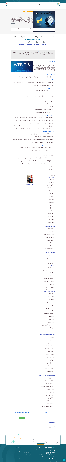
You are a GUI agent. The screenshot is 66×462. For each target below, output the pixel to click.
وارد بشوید (49, 427)
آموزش (49, 2)
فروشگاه (40, 2)
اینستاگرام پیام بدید (29, 45)
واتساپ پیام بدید (22, 44)
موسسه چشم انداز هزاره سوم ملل (46, 52)
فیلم (36, 2)
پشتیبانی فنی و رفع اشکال (44, 36)
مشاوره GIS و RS (32, 2)
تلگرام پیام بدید (36, 44)
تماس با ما (23, 2)
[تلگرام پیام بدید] (37, 42)
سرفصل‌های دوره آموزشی (52, 175)
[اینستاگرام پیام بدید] (29, 42)
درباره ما (27, 2)
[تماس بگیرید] (44, 42)
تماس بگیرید (44, 44)
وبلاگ (43, 2)
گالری (46, 2)
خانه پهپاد (53, 2)
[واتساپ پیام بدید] (22, 42)
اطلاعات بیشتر (38, 4)
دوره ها (19, 451)
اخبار (42, 449)
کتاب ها (42, 452)
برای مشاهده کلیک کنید (18, 29)
